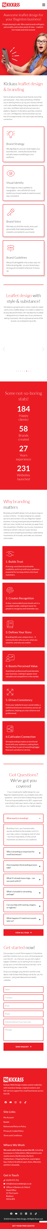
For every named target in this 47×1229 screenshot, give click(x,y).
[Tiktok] (25, 1102)
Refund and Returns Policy (14, 1126)
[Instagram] (15, 1102)
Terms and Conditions (12, 1135)
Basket (6, 1122)
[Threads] (20, 1102)
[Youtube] (10, 1102)
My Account (8, 1117)
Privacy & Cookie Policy (13, 1131)
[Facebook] (5, 1102)
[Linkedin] (26, 1213)
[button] (4, 349)
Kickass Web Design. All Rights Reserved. (26, 1219)
